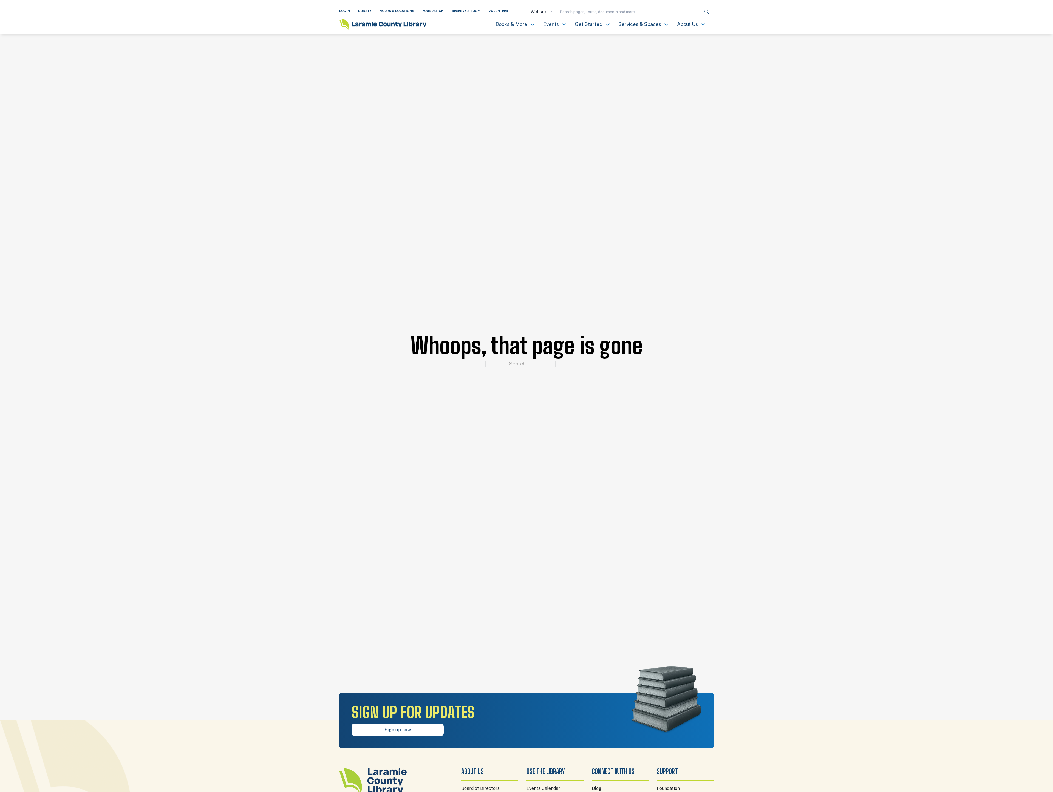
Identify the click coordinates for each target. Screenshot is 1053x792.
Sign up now (397, 729)
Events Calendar (543, 788)
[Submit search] (707, 12)
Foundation (668, 788)
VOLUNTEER (498, 11)
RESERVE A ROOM (466, 11)
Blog (596, 788)
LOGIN (344, 11)
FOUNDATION (433, 11)
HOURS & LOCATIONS (397, 11)
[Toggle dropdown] (532, 24)
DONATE (364, 11)
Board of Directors (480, 788)
